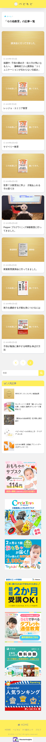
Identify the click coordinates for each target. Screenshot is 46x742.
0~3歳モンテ (27, 730)
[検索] (41, 373)
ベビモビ (16, 730)
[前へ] (16, 363)
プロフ (38, 730)
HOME (24, 724)
